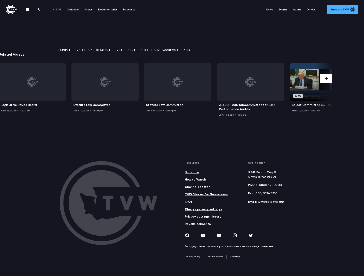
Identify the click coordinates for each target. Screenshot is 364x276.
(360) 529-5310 (270, 185)
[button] (326, 90)
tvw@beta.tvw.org (270, 202)
